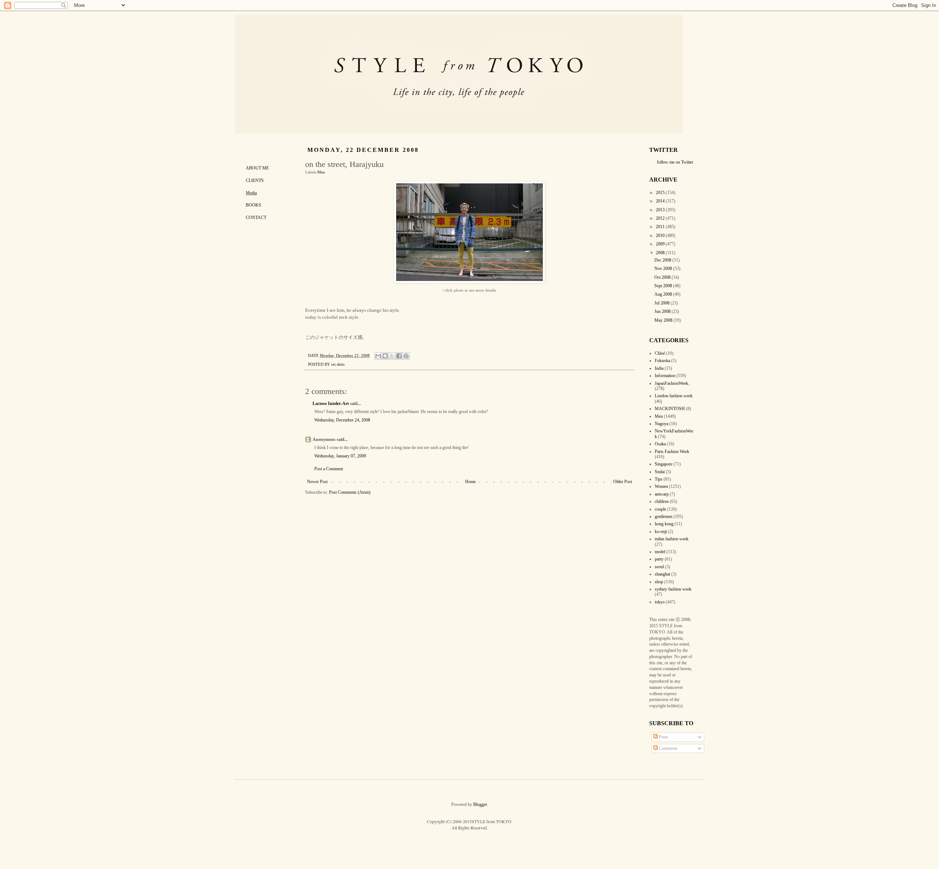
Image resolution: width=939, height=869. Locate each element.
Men (321, 172)
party (659, 559)
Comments (667, 748)
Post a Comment (328, 468)
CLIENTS (255, 180)
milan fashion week (671, 538)
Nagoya (661, 423)
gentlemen (663, 516)
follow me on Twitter (675, 162)
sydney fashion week (673, 589)
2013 (661, 209)
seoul (659, 566)
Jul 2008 (662, 303)
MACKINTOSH (670, 408)
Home (470, 481)
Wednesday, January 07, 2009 (340, 456)
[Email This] (378, 355)
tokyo (660, 602)
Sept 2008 (663, 285)
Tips (658, 479)
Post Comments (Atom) (349, 492)
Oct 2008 (663, 277)
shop (659, 581)
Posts (663, 737)
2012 (661, 218)
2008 (661, 252)
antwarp (662, 494)
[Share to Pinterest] (406, 355)
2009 (661, 244)
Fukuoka (662, 360)
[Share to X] (392, 355)
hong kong (664, 523)
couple (660, 509)
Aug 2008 (663, 294)
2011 (661, 226)
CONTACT (256, 217)
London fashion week (674, 395)
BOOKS (253, 205)
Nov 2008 (663, 268)
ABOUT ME (257, 168)
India (659, 368)
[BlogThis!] (385, 355)
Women (661, 486)
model (660, 551)
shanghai (662, 574)
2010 (661, 235)
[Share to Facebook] (399, 355)
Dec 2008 (663, 260)
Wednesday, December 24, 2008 (342, 420)
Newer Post (317, 481)
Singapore (663, 464)
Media (251, 193)
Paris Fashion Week (672, 451)
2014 (661, 201)
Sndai (660, 471)
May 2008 (663, 320)
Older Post (622, 481)
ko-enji (661, 531)
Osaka (660, 443)
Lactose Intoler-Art (331, 403)
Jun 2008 (663, 311)
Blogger (480, 804)
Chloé (660, 353)
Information (665, 375)
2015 (661, 192)
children (662, 501)
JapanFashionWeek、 (674, 383)
